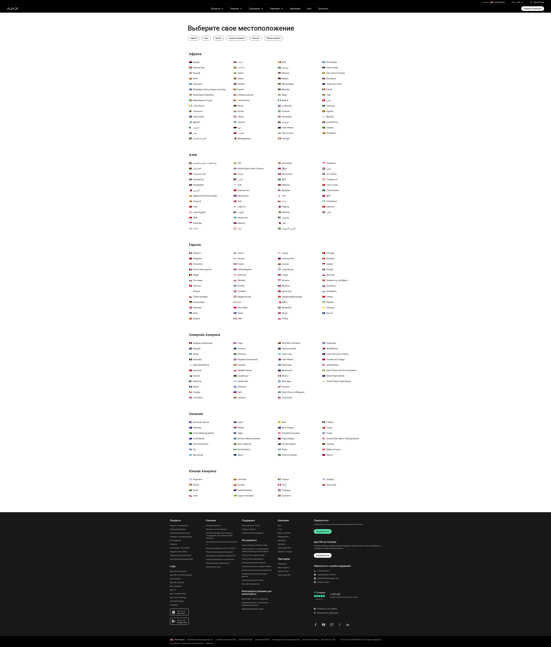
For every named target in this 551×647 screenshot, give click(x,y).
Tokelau (329, 422)
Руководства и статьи (251, 526)
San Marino (331, 291)
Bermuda (197, 370)
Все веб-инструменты (251, 584)
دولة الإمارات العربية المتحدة (205, 163)
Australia (197, 428)
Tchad (329, 89)
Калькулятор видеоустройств (254, 563)
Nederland (286, 307)
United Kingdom (245, 269)
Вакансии (282, 540)
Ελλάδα (241, 286)
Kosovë (329, 313)
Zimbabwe (331, 133)
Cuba (240, 343)
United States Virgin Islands (338, 381)
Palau (284, 449)
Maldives (286, 185)
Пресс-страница (284, 533)
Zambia (329, 127)
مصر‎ (195, 133)
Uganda (329, 111)
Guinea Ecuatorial (245, 95)
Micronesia (198, 455)
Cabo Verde (198, 117)
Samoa (329, 455)
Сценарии (174, 605)
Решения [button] (234, 8)
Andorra (197, 253)
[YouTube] (323, 624)
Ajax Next (281, 544)
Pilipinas (285, 207)
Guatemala (243, 381)
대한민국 (242, 207)
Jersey (285, 253)
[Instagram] (331, 624)
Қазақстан (243, 217)
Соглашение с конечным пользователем (187, 643)
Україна (330, 302)
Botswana (197, 84)
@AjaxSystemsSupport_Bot (328, 578)
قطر (284, 223)
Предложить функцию (327, 613)
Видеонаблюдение (178, 529)
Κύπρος (196, 291)
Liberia (241, 117)
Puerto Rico (287, 397)
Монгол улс (287, 174)
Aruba (196, 354)
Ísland (240, 313)
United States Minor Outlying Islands (342, 438)
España (196, 318)
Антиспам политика (310, 640)
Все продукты (175, 540)
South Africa (332, 122)
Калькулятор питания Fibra (252, 580)
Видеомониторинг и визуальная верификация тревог (255, 604)
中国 (195, 207)
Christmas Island (200, 444)
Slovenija (330, 275)
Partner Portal (283, 571)
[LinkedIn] (347, 624)
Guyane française (246, 496)
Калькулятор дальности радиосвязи (257, 570)
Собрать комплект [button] (532, 8)
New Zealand (288, 428)
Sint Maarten (332, 348)
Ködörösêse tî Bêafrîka (203, 95)
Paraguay (286, 490)
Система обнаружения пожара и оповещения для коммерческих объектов (219, 535)
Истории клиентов (213, 526)
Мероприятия (283, 537)
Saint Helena (287, 127)
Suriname (286, 496)
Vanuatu (330, 444)
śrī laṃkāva (287, 163)
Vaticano (330, 307)
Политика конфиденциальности (200, 640)
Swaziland (331, 78)
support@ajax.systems (326, 575)
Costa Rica (198, 397)
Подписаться (322, 531)
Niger (284, 95)
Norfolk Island (244, 449)
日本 (240, 185)
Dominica (242, 354)
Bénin (195, 78)
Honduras (242, 387)
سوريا (328, 168)
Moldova (286, 286)
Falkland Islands (245, 490)
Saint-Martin (287, 359)
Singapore (331, 163)
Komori (241, 111)
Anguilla (196, 348)
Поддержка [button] (254, 8)
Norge (284, 313)
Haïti (240, 392)
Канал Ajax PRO (284, 548)
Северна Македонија (292, 297)
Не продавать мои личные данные (286, 640)
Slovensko (331, 286)
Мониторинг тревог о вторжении (255, 599)
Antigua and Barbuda (202, 343)
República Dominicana (248, 359)
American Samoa (201, 422)
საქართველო (199, 212)
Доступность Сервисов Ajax (253, 555)
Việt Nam (330, 207)
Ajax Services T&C (328, 640)
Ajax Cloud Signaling (178, 597)
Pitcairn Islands (289, 444)
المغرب (241, 133)
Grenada (241, 365)
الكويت (241, 212)
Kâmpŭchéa (243, 196)
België (196, 275)
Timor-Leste (331, 185)
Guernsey (242, 275)
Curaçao (241, 348)
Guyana (285, 479)
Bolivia (196, 485)
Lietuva (285, 264)
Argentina (197, 479)
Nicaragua (286, 381)
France (241, 264)
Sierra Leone (287, 133)
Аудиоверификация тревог (253, 609)
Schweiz (197, 286)
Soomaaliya (331, 62)
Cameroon (198, 111)
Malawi (285, 78)
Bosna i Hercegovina (202, 269)
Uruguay (330, 479)
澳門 (284, 179)
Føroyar (241, 258)
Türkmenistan (332, 190)
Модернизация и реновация (217, 563)
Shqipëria (197, 258)
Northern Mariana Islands (249, 438)
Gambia (241, 84)
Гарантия (209, 643)
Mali (284, 62)
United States (332, 365)
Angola (196, 62)
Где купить (323, 8)
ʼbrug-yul (197, 201)
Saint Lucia (287, 354)
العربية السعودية (288, 228)
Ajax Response (176, 586)
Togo (328, 95)
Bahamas (197, 381)
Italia (240, 318)
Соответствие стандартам (252, 533)
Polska (285, 318)
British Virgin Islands (335, 376)
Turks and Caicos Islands (337, 354)
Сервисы (173, 544)
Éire (239, 302)
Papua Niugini (288, 438)
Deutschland (198, 302)
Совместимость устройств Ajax (254, 545)
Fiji (194, 449)
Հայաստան (199, 174)
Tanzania (330, 106)
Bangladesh (198, 185)
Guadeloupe (243, 376)
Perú (284, 485)
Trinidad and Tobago (335, 359)
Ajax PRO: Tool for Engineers (181, 575)
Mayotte (330, 117)
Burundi (196, 73)
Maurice (285, 73)
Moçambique (288, 84)
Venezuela (331, 485)
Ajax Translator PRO (178, 594)
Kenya (240, 106)
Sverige (329, 269)
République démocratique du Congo (209, 89)
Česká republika (200, 297)
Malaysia (286, 190)
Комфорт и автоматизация (181, 537)
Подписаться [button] (322, 555)
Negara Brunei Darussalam (205, 196)
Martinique (287, 365)
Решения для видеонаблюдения (219, 552)
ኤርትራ (240, 62)
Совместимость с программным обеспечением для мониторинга (255, 550)
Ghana (241, 78)
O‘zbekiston (331, 201)
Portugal (330, 253)
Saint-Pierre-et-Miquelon (293, 392)
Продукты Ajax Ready (178, 552)
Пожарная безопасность (180, 533)
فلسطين (285, 217)
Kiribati (241, 428)
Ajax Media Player (177, 601)
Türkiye (329, 297)
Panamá (286, 387)
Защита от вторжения (179, 526)
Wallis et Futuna (333, 449)
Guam (240, 422)
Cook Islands (198, 438)
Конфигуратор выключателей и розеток (254, 575)
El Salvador (331, 343)
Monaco (285, 280)
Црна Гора (287, 291)
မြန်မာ (284, 168)
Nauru (240, 455)
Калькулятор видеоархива (252, 559)
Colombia (242, 479)
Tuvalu (329, 433)
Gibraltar (241, 280)
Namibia (285, 89)
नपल (283, 196)
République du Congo (202, 100)
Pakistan (286, 212)
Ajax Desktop (175, 579)
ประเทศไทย (331, 174)
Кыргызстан (243, 190)
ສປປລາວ (241, 223)
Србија (329, 264)
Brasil (195, 490)
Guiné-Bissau (244, 100)
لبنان (239, 228)
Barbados (197, 359)
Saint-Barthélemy (201, 365)
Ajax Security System (178, 571)
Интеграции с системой (179, 548)
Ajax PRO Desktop (177, 583)
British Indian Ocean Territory (251, 168)
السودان (285, 122)
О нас (280, 529)
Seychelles (287, 117)
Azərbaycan (198, 179)
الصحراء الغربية (199, 138)
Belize (196, 387)
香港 (195, 217)
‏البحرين (196, 190)
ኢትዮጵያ (241, 67)
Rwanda (285, 111)
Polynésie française (291, 433)
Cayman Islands (289, 348)
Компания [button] (275, 8)
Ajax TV (173, 590)
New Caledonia (244, 444)
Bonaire (196, 376)
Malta (284, 302)
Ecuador (241, 485)
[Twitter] (339, 624)
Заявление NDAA (262, 640)
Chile (195, 496)
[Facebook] (315, 624)
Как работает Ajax (213, 567)
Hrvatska (242, 291)
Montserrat (287, 370)
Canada (196, 392)
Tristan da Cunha (334, 84)
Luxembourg (287, 269)
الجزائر (196, 127)
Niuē (284, 422)
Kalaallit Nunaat (245, 370)
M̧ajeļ (240, 433)
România (330, 258)
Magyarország (244, 297)
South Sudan (332, 67)
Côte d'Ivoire (198, 106)
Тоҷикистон (331, 179)
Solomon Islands (289, 455)
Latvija (285, 275)
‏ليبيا (239, 127)
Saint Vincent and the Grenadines (341, 370)
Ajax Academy (283, 568)
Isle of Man (243, 307)
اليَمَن (328, 212)
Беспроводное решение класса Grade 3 (221, 543)
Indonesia (197, 223)
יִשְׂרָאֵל (195, 228)
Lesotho (241, 122)
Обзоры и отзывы (285, 552)
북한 (240, 201)
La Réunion (287, 106)
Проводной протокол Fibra (180, 555)
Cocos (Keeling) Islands (203, 433)
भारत (239, 163)
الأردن (240, 179)
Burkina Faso (199, 67)
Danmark (197, 307)
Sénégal (285, 138)
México (285, 376)
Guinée (241, 89)
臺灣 (328, 196)
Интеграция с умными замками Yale (221, 556)
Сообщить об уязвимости (225, 640)
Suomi (241, 253)
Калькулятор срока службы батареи (256, 566)
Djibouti (196, 122)
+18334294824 (323, 571)
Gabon (241, 73)
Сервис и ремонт (249, 529)
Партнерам (295, 8)
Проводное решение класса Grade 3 (221, 548)
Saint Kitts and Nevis (291, 343)
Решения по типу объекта (216, 529)
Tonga (329, 428)
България (197, 280)
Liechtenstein (288, 258)
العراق (240, 174)
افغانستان (197, 168)
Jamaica (242, 397)
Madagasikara (244, 138)
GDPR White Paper (245, 640)
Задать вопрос (323, 582)
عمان (284, 201)
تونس (328, 100)
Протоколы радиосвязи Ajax (181, 559)
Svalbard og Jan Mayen (337, 280)
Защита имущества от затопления (220, 559)
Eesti (195, 313)
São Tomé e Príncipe (335, 73)
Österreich (198, 264)
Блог (309, 8)
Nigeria (285, 100)
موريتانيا (285, 67)
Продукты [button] (215, 8)
